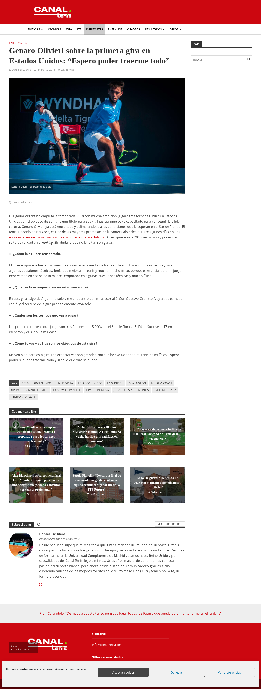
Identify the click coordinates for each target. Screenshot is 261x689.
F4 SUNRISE (115, 383)
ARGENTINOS (42, 383)
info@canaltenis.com (106, 645)
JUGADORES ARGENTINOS (131, 390)
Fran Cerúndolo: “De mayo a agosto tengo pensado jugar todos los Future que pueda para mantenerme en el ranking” (130, 613)
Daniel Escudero (21, 69)
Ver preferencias (229, 672)
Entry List (115, 29)
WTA (69, 29)
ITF (79, 29)
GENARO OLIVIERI (36, 390)
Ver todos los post (169, 523)
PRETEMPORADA (165, 390)
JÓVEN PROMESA (97, 390)
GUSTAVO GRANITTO (67, 390)
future (15, 390)
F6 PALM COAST (161, 383)
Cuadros (133, 29)
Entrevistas (94, 29)
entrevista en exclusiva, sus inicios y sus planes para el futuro (56, 237)
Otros (174, 29)
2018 (25, 383)
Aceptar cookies (123, 672)
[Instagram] (40, 584)
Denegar (176, 672)
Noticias (34, 29)
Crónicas (54, 29)
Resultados (153, 29)
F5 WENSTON (137, 383)
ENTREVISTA (64, 383)
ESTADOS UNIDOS (90, 383)
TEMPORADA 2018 (23, 397)
